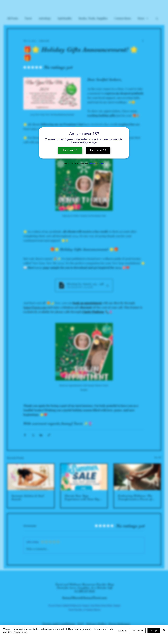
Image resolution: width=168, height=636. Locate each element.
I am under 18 (98, 150)
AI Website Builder (97, 164)
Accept (153, 630)
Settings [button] (122, 630)
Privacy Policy (19, 632)
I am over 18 (70, 150)
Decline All (137, 630)
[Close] (164, 630)
